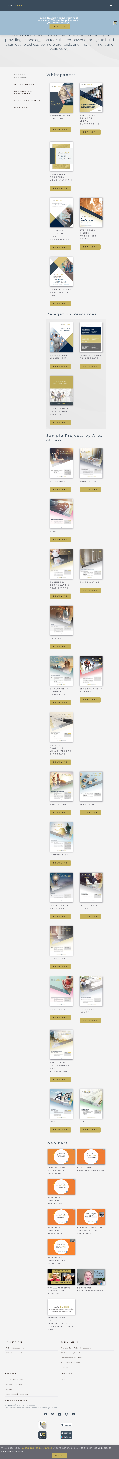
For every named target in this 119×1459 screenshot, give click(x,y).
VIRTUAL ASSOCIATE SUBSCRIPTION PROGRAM (59, 1291)
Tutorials (64, 1367)
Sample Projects (27, 100)
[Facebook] (45, 1414)
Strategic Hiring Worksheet (72, 1353)
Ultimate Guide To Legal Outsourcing (76, 1348)
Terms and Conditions (14, 1384)
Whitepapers (24, 84)
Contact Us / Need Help (15, 1379)
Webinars (21, 107)
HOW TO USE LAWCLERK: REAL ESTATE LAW (57, 1261)
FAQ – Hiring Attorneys (15, 1348)
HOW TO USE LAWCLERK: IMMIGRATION (55, 1201)
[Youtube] (73, 1414)
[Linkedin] (59, 1414)
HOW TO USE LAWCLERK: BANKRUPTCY (55, 1231)
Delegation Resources (23, 92)
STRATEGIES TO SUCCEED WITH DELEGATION (56, 1170)
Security (9, 1389)
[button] (111, 5)
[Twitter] (52, 1414)
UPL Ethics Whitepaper (70, 1363)
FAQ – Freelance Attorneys (16, 1353)
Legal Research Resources (17, 1394)
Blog (63, 1379)
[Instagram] (66, 1414)
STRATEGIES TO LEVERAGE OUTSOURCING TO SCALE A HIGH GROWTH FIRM (61, 1324)
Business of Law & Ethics (71, 1358)
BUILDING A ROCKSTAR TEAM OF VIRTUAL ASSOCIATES (90, 1231)
